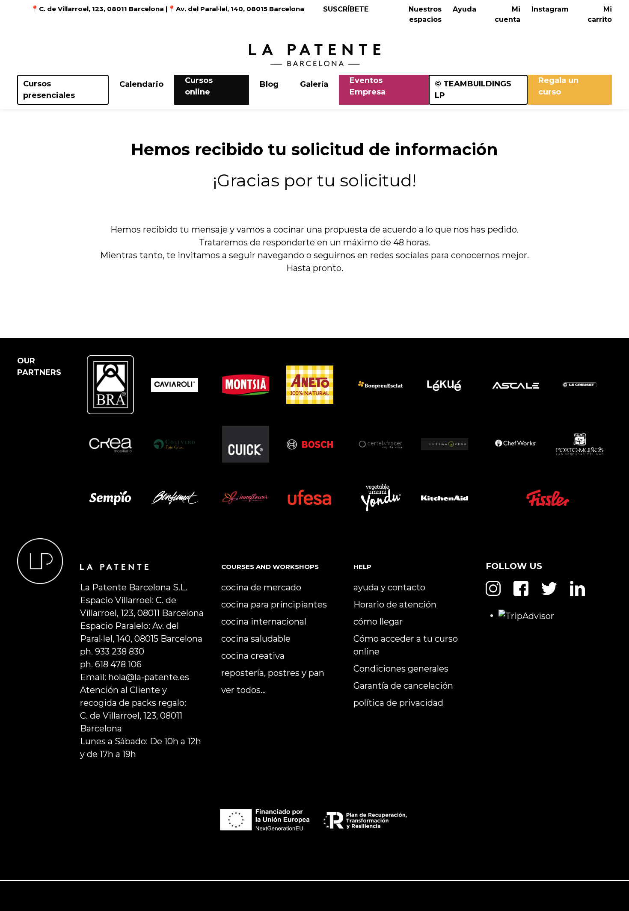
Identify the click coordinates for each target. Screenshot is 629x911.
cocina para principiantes (274, 604)
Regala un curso (558, 86)
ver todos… (243, 690)
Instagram (550, 9)
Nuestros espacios (425, 14)
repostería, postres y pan (272, 673)
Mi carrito (599, 14)
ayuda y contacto (389, 587)
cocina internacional (263, 621)
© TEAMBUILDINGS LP (473, 89)
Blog (269, 84)
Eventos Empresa (368, 86)
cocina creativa (253, 656)
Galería (314, 84)
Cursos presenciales (49, 89)
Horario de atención (394, 604)
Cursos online (199, 86)
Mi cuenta (507, 14)
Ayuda (464, 9)
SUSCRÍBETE (345, 9)
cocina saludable (256, 639)
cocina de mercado (261, 587)
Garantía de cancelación (403, 686)
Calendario (141, 84)
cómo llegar (378, 621)
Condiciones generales (400, 668)
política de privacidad (398, 703)
